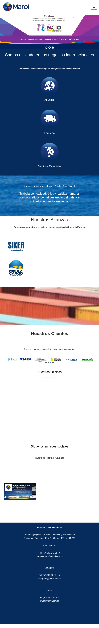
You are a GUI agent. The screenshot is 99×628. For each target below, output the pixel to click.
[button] (46, 362)
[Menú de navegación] (94, 7)
